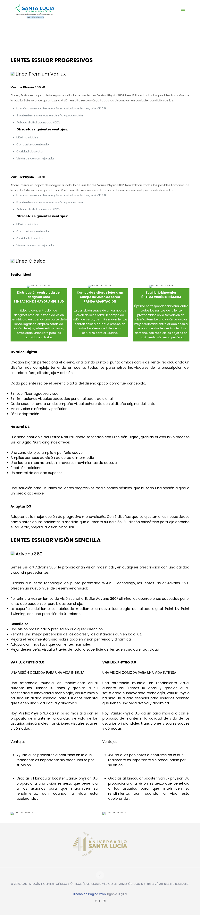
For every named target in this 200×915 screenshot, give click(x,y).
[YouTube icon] (100, 901)
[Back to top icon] (100, 875)
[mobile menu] (183, 10)
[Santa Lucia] (34, 10)
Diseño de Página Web (89, 894)
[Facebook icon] (96, 901)
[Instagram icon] (104, 901)
